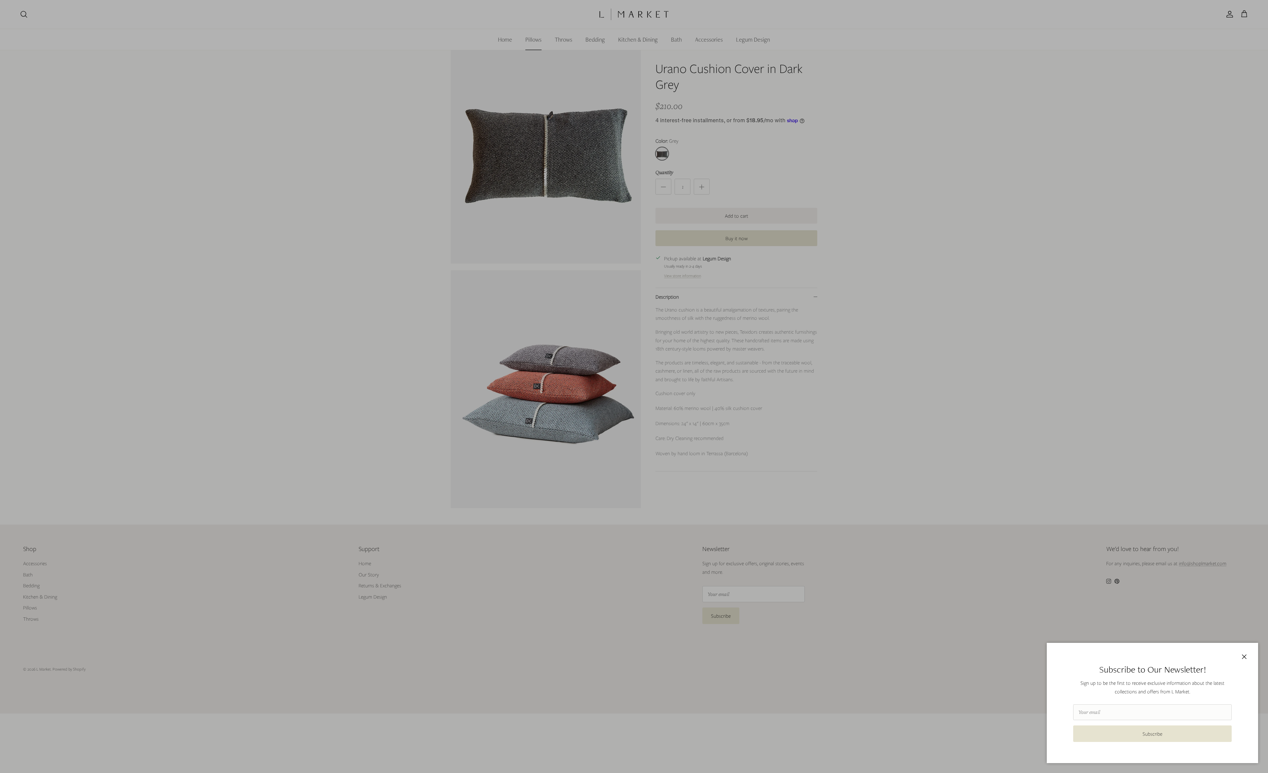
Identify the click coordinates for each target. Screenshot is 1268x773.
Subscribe (1152, 733)
